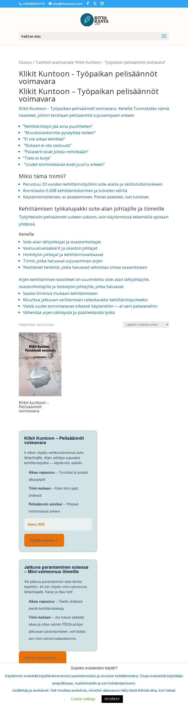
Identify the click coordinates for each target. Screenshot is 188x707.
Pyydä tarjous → (44, 540)
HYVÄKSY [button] (112, 699)
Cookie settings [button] (83, 699)
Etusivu (25, 62)
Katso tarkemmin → (42, 657)
